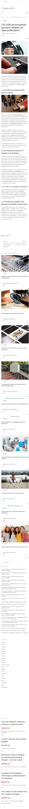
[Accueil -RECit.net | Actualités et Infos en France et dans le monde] (14, 7)
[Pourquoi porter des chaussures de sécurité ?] (15, 290)
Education (3, 658)
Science (3, 678)
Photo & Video (4, 673)
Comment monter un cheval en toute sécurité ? (12, 493)
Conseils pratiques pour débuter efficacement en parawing (13, 630)
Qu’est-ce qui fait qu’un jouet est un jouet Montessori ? (14, 404)
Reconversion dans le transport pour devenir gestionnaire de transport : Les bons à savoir (12, 757)
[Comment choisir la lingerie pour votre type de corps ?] (15, 525)
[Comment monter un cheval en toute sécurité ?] (15, 471)
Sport (2, 680)
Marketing (3, 669)
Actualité (5, 20)
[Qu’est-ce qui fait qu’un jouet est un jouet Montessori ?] (15, 398)
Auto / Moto (3, 646)
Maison (2, 667)
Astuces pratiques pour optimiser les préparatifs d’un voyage (13, 602)
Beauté (2, 649)
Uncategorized (4, 687)
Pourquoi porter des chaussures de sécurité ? (12, 313)
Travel (2, 685)
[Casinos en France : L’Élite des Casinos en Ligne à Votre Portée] (15, 326)
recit (3, 35)
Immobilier (3, 662)
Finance (3, 660)
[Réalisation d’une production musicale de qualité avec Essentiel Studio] (15, 255)
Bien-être (3, 651)
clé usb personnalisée (13, 138)
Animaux (3, 644)
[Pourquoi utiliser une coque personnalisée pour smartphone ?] (15, 505)
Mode (2, 671)
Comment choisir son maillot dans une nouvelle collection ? (13, 628)
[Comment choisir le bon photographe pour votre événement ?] (15, 416)
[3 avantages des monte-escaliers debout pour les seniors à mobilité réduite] (15, 362)
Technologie (3, 682)
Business (3, 653)
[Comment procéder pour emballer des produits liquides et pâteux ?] (15, 436)
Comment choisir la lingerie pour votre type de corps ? (14, 547)
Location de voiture (5, 664)
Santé (2, 676)
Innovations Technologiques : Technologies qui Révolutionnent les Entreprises (13, 775)
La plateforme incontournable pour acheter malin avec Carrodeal (14, 632)
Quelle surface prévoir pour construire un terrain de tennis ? (13, 604)
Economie (3, 655)
